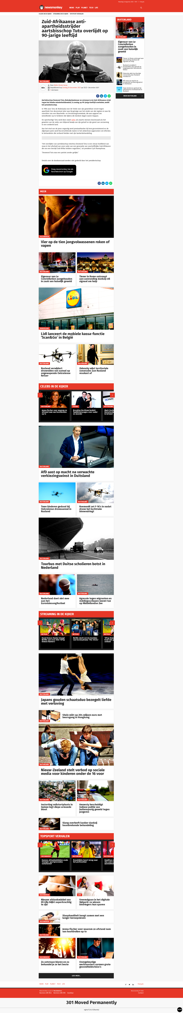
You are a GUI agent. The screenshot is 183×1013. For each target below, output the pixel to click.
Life (96, 8)
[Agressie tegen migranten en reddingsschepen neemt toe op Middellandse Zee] (95, 575)
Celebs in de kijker (45, 14)
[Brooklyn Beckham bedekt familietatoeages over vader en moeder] (86, 392)
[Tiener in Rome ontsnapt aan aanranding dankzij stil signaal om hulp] (95, 253)
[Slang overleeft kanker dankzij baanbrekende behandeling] (49, 819)
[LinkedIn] (133, 984)
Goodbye (70, 993)
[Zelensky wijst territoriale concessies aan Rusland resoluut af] (95, 345)
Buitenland (44, 81)
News (71, 8)
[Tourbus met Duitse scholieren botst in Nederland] (76, 519)
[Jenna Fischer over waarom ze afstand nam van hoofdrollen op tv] (49, 925)
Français (142, 1)
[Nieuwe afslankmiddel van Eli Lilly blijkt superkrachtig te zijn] (57, 876)
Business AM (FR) (59, 993)
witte (73, 120)
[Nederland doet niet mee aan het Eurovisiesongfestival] (57, 575)
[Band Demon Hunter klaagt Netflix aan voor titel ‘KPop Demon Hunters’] (55, 620)
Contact (141, 993)
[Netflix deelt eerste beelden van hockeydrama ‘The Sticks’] (86, 620)
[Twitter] (129, 984)
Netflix (44, 634)
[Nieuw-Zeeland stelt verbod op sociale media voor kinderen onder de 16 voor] (76, 725)
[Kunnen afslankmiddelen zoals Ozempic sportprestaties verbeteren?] (55, 842)
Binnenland (44, 328)
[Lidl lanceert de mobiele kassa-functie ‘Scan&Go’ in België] (76, 288)
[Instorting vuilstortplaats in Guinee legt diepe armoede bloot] (57, 781)
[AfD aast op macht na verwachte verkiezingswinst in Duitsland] (76, 427)
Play (78, 8)
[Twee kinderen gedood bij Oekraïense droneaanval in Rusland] (57, 483)
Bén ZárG (43, 89)
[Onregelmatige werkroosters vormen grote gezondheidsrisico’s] (95, 939)
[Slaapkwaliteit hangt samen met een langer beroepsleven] (49, 912)
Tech (91, 8)
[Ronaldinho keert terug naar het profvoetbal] (86, 842)
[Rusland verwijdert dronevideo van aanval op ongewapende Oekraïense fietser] (57, 345)
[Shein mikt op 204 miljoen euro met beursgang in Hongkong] (49, 711)
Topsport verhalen (76, 14)
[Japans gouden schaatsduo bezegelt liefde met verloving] (76, 654)
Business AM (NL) (45, 993)
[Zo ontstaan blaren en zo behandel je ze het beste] (57, 939)
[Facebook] (125, 984)
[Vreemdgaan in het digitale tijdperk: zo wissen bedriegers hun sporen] (95, 876)
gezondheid (44, 236)
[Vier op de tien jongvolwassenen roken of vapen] (76, 197)
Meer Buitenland (133, 96)
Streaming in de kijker (60, 14)
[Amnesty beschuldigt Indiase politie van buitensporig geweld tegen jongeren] (95, 781)
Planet (84, 8)
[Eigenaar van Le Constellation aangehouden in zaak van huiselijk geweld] (57, 253)
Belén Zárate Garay (60, 85)
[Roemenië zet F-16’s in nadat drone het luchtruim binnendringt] (95, 483)
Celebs (75, 406)
